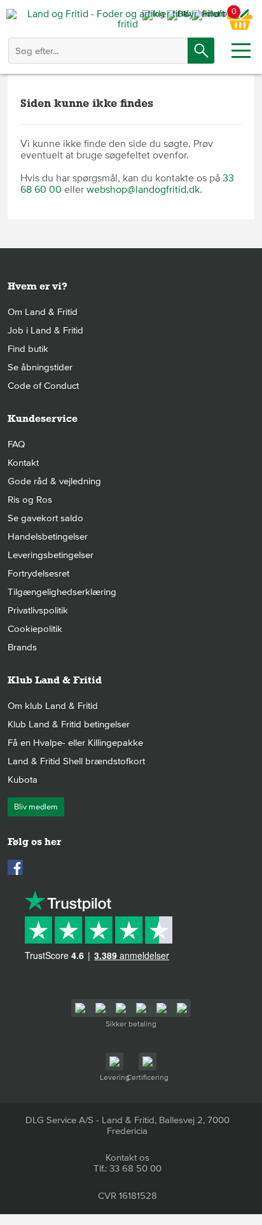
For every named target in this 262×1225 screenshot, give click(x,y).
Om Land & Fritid (43, 312)
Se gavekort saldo (45, 518)
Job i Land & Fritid (45, 330)
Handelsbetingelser (48, 536)
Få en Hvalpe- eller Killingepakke (75, 742)
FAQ (16, 444)
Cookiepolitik (35, 628)
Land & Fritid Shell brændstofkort (76, 761)
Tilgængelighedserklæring (62, 592)
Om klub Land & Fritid (53, 705)
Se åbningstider (40, 367)
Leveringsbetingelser (50, 555)
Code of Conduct (43, 385)
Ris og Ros (30, 499)
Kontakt (23, 462)
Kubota (23, 779)
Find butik (28, 348)
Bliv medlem (36, 807)
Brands (22, 647)
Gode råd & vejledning (54, 481)
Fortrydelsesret (38, 573)
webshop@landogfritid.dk (143, 189)
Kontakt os (127, 1157)
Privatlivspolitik (38, 610)
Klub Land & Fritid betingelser (69, 724)
